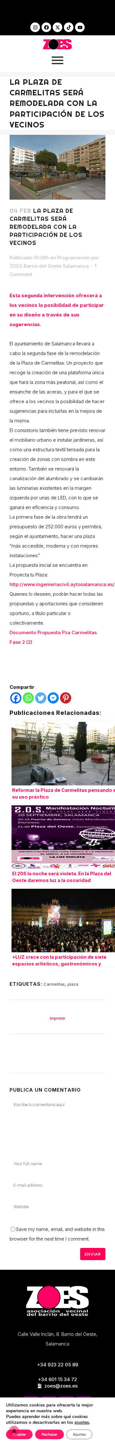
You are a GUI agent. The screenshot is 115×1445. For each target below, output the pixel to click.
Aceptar (19, 1434)
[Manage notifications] (14, 1431)
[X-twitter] (57, 27)
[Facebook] (46, 27)
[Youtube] (80, 27)
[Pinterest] (65, 698)
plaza (72, 984)
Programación (73, 258)
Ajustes (79, 1434)
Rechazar (49, 1434)
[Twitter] (40, 698)
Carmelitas (54, 984)
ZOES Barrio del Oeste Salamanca (49, 266)
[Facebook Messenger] (53, 698)
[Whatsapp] (28, 698)
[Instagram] (35, 27)
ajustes (81, 1422)
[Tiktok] (68, 27)
